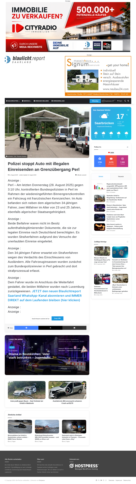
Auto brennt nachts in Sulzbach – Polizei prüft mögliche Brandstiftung (115, 226)
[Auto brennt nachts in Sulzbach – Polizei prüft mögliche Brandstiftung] (99, 227)
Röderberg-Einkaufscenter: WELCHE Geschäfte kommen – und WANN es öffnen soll (47, 437)
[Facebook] (26, 328)
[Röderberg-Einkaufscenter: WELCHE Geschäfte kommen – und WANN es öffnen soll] (47, 426)
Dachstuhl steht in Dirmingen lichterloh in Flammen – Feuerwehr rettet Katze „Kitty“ (74, 437)
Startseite (111, 480)
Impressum (119, 480)
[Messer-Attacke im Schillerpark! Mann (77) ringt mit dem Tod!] (102, 251)
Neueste (121, 176)
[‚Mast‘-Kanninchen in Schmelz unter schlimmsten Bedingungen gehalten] (120, 278)
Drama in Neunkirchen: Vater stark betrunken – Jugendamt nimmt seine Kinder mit (117, 207)
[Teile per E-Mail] (74, 328)
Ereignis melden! (42, 101)
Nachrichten (13, 101)
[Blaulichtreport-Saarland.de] (25, 59)
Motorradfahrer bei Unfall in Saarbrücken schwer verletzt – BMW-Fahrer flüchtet (18, 437)
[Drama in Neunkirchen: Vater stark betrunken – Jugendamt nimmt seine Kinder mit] (99, 208)
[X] (50, 328)
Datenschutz (127, 480)
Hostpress (42, 480)
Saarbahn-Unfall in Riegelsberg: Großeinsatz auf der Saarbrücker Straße (117, 198)
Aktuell (12, 347)
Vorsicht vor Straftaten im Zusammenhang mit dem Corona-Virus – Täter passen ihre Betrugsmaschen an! (120, 264)
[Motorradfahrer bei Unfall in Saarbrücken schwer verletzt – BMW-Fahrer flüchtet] (20, 426)
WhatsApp (95, 101)
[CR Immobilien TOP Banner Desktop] (68, 27)
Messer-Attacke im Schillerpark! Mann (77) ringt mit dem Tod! (102, 260)
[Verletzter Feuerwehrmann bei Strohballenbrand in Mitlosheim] (102, 279)
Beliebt (101, 176)
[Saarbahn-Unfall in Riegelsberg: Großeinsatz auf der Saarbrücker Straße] (99, 198)
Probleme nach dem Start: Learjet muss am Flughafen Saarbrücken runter (28, 355)
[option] (47, 355)
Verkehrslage (59, 101)
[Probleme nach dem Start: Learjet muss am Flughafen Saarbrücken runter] (99, 217)
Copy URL (57, 318)
